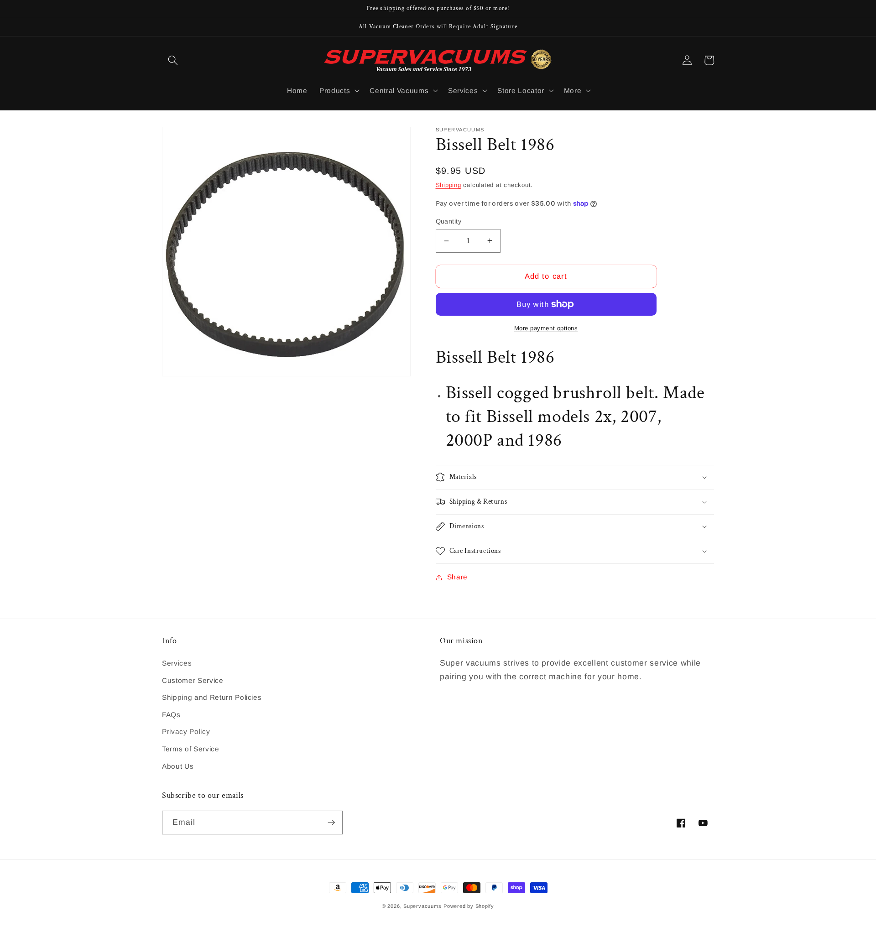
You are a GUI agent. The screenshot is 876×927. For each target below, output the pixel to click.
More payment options (546, 328)
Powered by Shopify (468, 906)
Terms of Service (190, 749)
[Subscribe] (331, 822)
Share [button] (457, 577)
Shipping (448, 185)
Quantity (449, 221)
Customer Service (193, 680)
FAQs (171, 715)
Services (177, 663)
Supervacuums (422, 906)
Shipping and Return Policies (211, 697)
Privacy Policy (186, 731)
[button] (173, 60)
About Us (177, 766)
